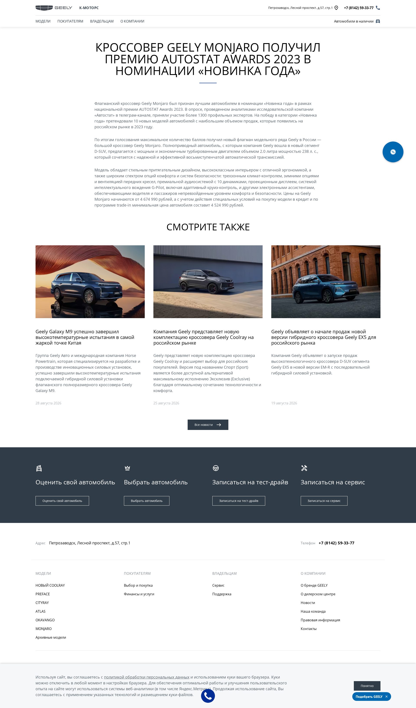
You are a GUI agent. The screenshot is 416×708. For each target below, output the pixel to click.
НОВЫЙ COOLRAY (50, 585)
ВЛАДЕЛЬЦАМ (102, 21)
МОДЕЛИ (43, 21)
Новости (308, 602)
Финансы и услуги (139, 594)
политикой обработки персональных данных (146, 677)
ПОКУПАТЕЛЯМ (70, 21)
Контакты (309, 628)
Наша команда (313, 611)
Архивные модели (51, 637)
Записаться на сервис (324, 501)
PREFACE (43, 594)
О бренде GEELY (314, 585)
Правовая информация (320, 620)
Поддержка (221, 594)
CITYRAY (42, 602)
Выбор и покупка (138, 585)
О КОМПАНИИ (132, 21)
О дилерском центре (318, 594)
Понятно (367, 686)
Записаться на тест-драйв (238, 501)
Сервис (218, 585)
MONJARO (44, 628)
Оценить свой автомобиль (62, 501)
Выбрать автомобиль (146, 501)
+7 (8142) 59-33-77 (336, 542)
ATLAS (41, 611)
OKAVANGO (45, 620)
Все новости (204, 425)
